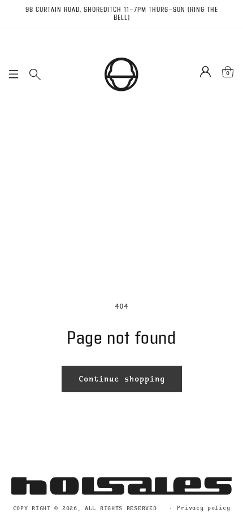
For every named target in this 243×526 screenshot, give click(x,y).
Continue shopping (122, 379)
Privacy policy (203, 507)
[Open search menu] (35, 74)
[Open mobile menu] (13, 74)
